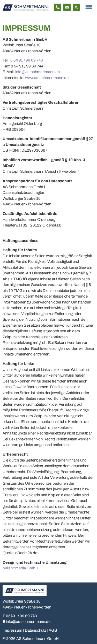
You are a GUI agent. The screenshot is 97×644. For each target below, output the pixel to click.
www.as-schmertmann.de (47, 78)
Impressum (12, 630)
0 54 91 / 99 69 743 (26, 60)
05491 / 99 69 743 (21, 616)
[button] (76, 7)
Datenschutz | (37, 630)
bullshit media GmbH (20, 568)
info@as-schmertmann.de (37, 72)
